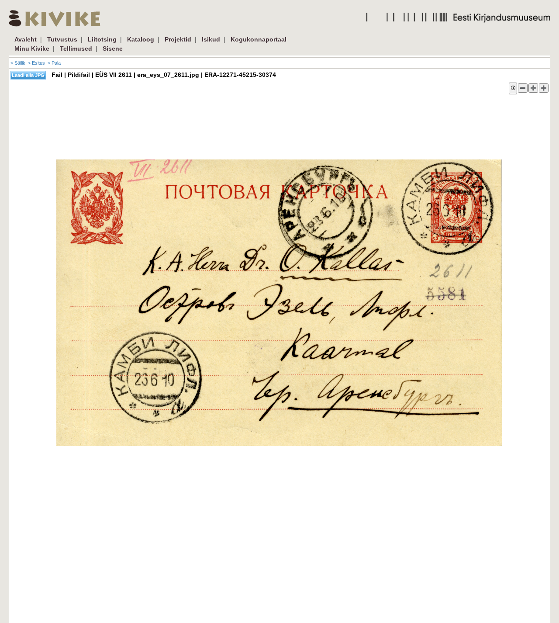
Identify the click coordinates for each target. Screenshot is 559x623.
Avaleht (25, 39)
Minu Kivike (31, 48)
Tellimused (76, 48)
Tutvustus (62, 39)
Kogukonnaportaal (258, 39)
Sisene (113, 48)
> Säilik (17, 63)
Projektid (178, 39)
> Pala (54, 63)
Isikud (211, 39)
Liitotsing (102, 39)
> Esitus (36, 63)
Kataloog (140, 39)
